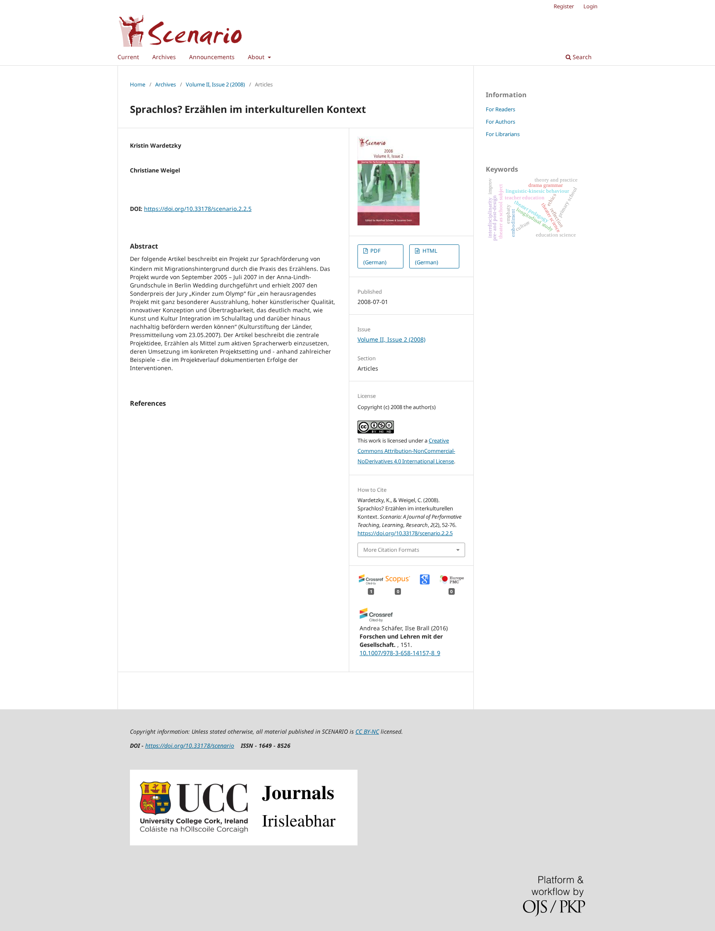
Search (581, 57)
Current (128, 57)
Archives (164, 57)
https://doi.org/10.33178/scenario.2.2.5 (198, 209)
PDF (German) (374, 256)
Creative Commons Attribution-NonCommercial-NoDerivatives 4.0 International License (406, 451)
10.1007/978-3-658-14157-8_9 (400, 653)
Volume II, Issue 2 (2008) (215, 84)
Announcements (212, 57)
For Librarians (503, 134)
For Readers (500, 109)
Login (590, 6)
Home (137, 84)
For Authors (500, 121)
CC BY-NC (367, 731)
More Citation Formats (391, 549)
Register (564, 6)
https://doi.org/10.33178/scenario (189, 745)
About (257, 57)
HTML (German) (426, 256)
